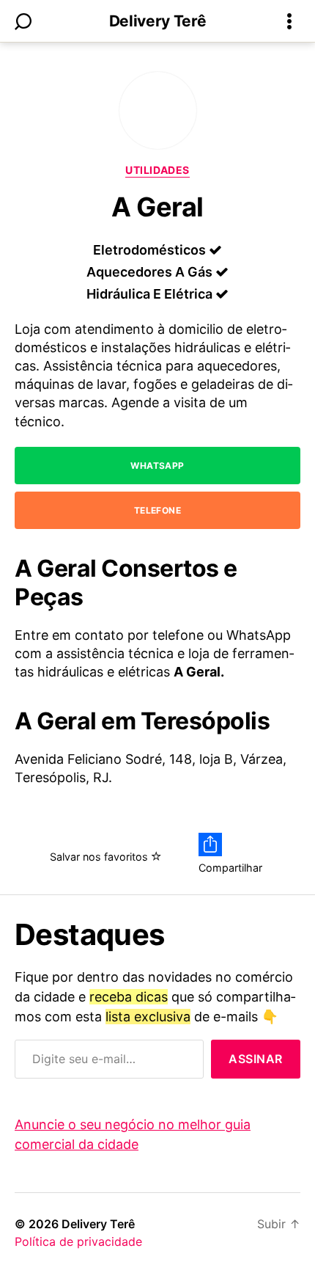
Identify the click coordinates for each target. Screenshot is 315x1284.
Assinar (256, 1058)
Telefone (157, 510)
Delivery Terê (158, 21)
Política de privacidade (78, 1241)
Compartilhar (230, 867)
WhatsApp (157, 465)
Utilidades (157, 170)
